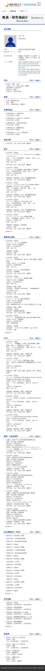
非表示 (37, 80)
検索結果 (13, 11)
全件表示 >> (9, 231)
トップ (3, 11)
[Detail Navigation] (39, 4)
